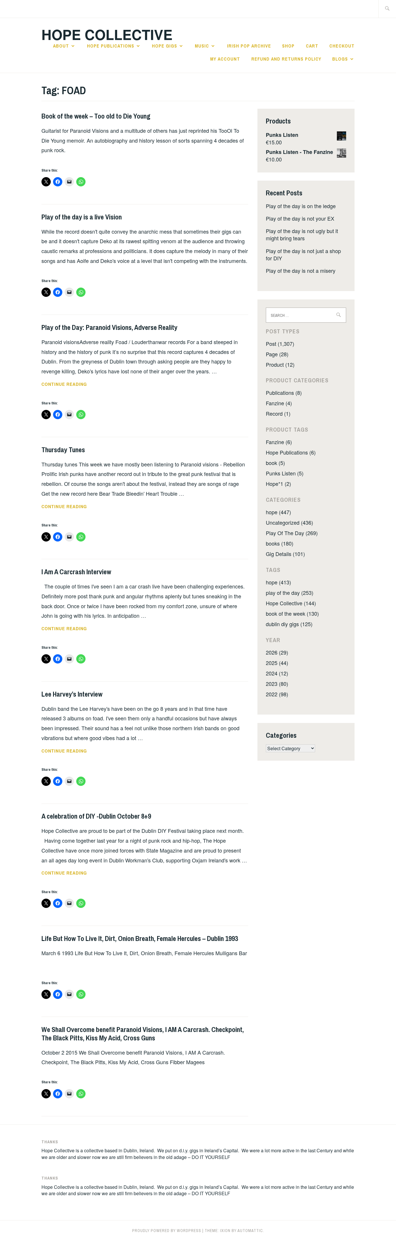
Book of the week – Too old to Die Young (95, 116)
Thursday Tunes (63, 449)
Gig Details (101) (285, 553)
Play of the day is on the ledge (301, 206)
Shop (288, 46)
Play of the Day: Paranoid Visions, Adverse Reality (109, 327)
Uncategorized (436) (289, 522)
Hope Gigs (164, 46)
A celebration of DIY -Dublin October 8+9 (96, 816)
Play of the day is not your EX (300, 218)
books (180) (279, 543)
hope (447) (278, 512)
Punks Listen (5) (285, 473)
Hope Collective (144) (291, 603)
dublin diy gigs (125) (289, 624)
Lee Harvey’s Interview (71, 694)
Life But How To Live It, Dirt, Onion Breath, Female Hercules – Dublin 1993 (139, 938)
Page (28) (277, 354)
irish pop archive (249, 46)
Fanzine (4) (279, 403)
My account (225, 59)
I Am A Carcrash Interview (76, 571)
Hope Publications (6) (291, 452)
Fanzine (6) (279, 442)
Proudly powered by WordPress (166, 1230)
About (61, 46)
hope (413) (278, 582)
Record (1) (278, 413)
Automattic (250, 1230)
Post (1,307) (280, 343)
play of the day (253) (289, 592)
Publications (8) (284, 392)
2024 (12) (277, 673)
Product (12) (280, 364)
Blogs (340, 59)
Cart (312, 46)
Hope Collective (106, 34)
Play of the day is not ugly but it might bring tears (302, 234)
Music (202, 46)
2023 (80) (277, 683)
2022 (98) (277, 694)
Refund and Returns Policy (286, 59)
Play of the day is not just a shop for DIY (303, 254)
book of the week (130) (292, 613)
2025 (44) (277, 662)
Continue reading (75, 384)
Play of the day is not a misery (300, 270)
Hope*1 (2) (278, 483)
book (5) (275, 462)
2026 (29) (277, 652)
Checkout (342, 46)
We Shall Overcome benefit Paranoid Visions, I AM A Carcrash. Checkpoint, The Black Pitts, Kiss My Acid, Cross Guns (142, 1033)
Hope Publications (110, 46)
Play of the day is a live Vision (81, 216)
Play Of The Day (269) (292, 533)
